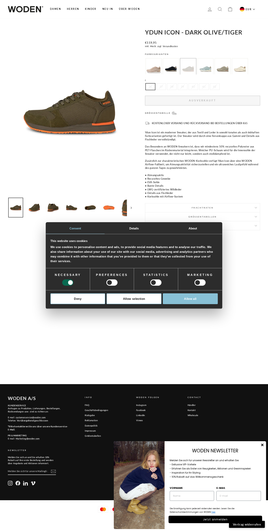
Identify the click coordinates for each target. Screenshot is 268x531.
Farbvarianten (157, 54)
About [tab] (193, 228)
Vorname (176, 488)
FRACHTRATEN (202, 207)
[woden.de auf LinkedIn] (25, 483)
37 (161, 86)
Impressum (90, 430)
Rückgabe (90, 415)
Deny (77, 298)
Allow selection (134, 298)
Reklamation (91, 420)
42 (214, 86)
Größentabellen (93, 436)
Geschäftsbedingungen (96, 410)
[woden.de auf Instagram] (10, 483)
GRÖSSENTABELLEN (203, 216)
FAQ (87, 405)
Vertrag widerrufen (247, 524)
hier (213, 512)
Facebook (141, 410)
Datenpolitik (91, 425)
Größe (150, 80)
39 (182, 86)
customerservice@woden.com (31, 417)
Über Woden (129, 8)
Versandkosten (170, 46)
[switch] (112, 282)
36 (150, 86)
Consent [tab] (75, 228)
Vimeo (139, 420)
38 (171, 86)
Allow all (190, 298)
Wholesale (193, 415)
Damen (55, 8)
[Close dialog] (262, 445)
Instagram (141, 405)
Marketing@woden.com (28, 438)
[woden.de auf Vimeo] (33, 483)
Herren (73, 8)
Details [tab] (134, 228)
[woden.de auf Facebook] (17, 483)
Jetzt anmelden (215, 519)
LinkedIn (140, 415)
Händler (192, 405)
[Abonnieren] (53, 471)
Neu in (107, 8)
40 (193, 86)
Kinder (90, 8)
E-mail (220, 488)
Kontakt (192, 410)
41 (204, 86)
